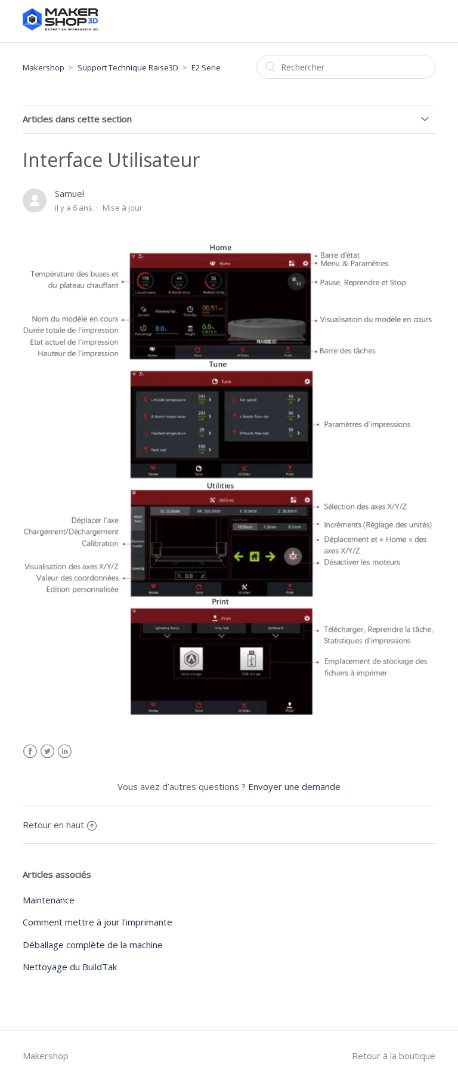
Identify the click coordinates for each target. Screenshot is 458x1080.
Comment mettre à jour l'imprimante (97, 922)
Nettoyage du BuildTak (70, 967)
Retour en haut (53, 825)
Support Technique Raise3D (128, 67)
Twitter (47, 751)
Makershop (43, 67)
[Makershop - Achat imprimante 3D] (60, 27)
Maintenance (49, 900)
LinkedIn (64, 751)
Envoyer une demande (294, 786)
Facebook (30, 751)
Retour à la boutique (393, 1056)
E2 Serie (206, 67)
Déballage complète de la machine (93, 945)
